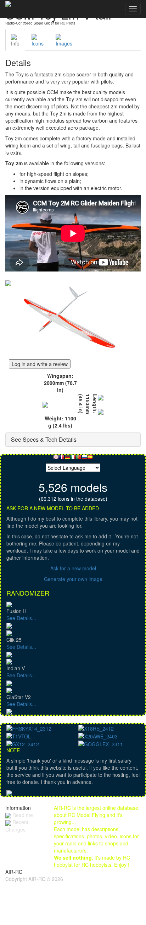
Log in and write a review (40, 363)
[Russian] (84, 459)
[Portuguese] (79, 459)
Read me (22, 814)
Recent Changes (16, 825)
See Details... (21, 618)
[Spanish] (90, 459)
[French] (61, 459)
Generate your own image (73, 578)
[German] (67, 459)
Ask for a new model (73, 568)
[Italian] (73, 459)
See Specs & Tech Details (44, 439)
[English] (56, 459)
